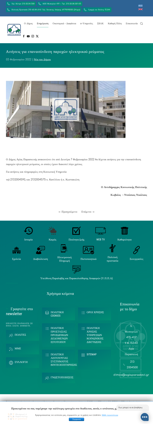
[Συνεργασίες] (136, 250)
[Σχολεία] (16, 250)
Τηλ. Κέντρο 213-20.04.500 (23, 4)
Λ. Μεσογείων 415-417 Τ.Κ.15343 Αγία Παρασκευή (131, 340)
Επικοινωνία (132, 23)
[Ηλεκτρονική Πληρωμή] (64, 248)
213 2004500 (132, 364)
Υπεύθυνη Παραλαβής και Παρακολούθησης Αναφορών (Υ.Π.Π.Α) (76, 278)
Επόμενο (86, 211)
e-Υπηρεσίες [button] (86, 23)
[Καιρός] (52, 230)
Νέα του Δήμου (42, 59)
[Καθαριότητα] (124, 230)
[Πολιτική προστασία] (112, 248)
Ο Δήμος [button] (28, 23)
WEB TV (100, 239)
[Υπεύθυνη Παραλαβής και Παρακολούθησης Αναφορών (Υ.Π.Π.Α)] (76, 269)
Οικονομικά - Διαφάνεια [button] (64, 23)
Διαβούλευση (40, 258)
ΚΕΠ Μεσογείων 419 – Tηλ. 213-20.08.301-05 (62, 4)
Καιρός (52, 239)
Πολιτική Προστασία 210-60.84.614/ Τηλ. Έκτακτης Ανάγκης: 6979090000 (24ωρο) (46, 10)
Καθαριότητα (124, 239)
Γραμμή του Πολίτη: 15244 (99, 10)
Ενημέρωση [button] (42, 23)
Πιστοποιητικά (88, 258)
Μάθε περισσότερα (110, 415)
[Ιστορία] (28, 230)
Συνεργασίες (136, 258)
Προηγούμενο (69, 211)
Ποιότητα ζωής (76, 239)
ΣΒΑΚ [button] (100, 23)
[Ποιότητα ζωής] (76, 230)
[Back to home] (14, 30)
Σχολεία (16, 258)
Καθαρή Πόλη (115, 23)
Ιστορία (28, 239)
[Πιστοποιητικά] (88, 250)
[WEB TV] (100, 230)
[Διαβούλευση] (40, 250)
